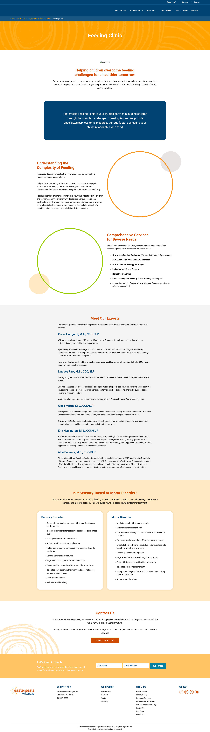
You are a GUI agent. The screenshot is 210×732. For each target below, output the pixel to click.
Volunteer (104, 695)
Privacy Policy (141, 695)
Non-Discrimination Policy (146, 705)
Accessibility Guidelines (145, 701)
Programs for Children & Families (39, 19)
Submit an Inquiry (105, 640)
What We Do (21, 19)
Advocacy (104, 701)
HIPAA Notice (141, 692)
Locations (140, 711)
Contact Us (140, 708)
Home (12, 19)
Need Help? (171, 2)
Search (197, 2)
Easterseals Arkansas (21, 10)
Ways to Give (106, 692)
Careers (185, 2)
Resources (140, 715)
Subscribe (158, 666)
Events (103, 698)
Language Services (143, 698)
